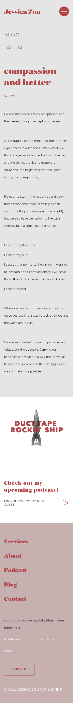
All (10, 48)
